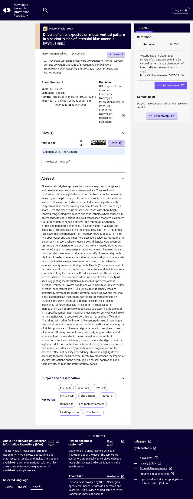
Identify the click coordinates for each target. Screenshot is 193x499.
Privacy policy (148, 463)
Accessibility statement (153, 468)
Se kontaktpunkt (164, 115)
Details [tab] (144, 27)
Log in (178, 10)
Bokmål (9, 486)
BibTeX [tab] (174, 44)
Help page (140, 441)
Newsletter (146, 457)
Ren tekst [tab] (149, 44)
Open (114, 142)
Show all (118, 54)
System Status (143, 448)
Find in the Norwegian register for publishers (105, 115)
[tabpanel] (162, 66)
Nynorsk (23, 486)
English (36, 486)
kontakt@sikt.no (159, 483)
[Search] (45, 10)
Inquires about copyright (154, 473)
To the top (99, 435)
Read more (51, 443)
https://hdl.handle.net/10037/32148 (74, 96)
